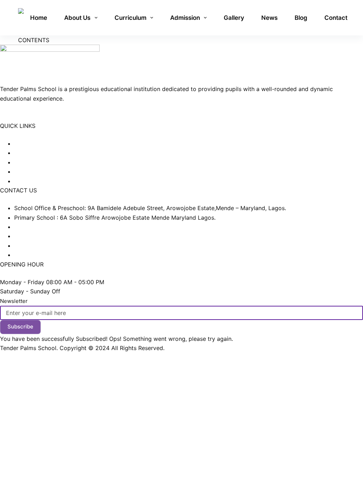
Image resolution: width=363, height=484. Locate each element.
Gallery (234, 17)
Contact (335, 17)
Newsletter (14, 301)
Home (38, 17)
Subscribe (20, 326)
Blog (301, 17)
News (269, 17)
